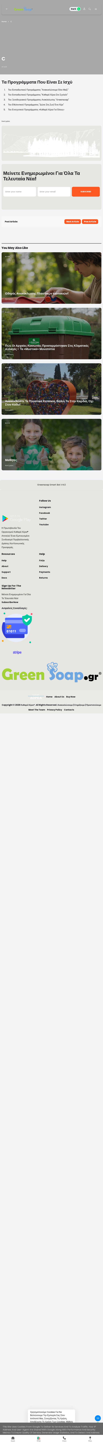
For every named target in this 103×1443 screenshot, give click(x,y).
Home (4, 21)
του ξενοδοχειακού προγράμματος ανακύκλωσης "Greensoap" (38, 99)
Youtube (44, 524)
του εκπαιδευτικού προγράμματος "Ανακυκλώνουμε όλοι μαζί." (38, 89)
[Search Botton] (89, 9)
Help (4, 560)
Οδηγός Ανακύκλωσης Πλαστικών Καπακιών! (37, 293)
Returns (43, 577)
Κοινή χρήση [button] (6, 121)
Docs (4, 577)
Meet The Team (36, 709)
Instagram (45, 507)
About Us (59, 696)
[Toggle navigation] (95, 9)
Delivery (43, 566)
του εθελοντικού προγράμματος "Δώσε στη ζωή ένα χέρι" (36, 104)
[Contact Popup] (98, 1418)
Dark (73, 9)
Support (6, 572)
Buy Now (70, 696)
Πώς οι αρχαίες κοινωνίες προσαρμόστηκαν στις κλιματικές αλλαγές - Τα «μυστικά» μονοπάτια (47, 347)
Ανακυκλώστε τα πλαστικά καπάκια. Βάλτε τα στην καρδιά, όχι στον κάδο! (49, 403)
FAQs (42, 560)
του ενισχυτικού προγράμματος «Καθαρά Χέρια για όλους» (36, 109)
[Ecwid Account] (84, 9)
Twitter (43, 518)
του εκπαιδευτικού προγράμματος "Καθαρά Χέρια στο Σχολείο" (38, 94)
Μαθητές (11, 460)
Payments (44, 572)
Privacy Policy (54, 709)
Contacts (69, 709)
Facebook (44, 513)
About (5, 566)
